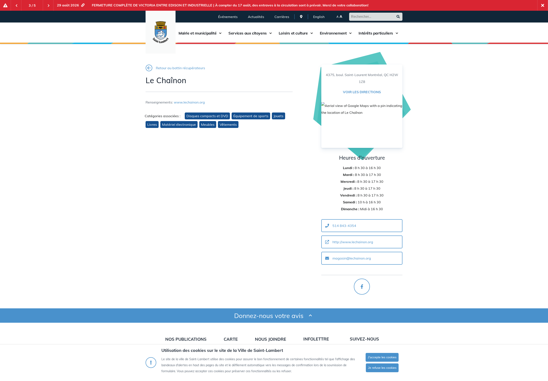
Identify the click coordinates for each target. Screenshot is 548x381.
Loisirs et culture (293, 33)
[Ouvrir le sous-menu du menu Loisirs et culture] (312, 33)
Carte (231, 339)
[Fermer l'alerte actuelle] (542, 5)
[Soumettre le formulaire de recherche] (398, 16)
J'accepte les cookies (382, 357)
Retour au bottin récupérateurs (180, 68)
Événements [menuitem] (228, 17)
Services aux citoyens (247, 33)
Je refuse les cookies (382, 367)
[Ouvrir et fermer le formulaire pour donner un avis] (310, 315)
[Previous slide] (16, 5)
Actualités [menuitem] (256, 17)
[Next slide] (48, 5)
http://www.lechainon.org (352, 242)
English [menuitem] (319, 17)
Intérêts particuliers (376, 33)
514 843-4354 (344, 226)
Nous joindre (270, 339)
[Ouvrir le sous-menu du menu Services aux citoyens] (271, 33)
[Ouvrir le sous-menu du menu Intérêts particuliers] (397, 33)
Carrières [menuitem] (281, 17)
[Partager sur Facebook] (362, 287)
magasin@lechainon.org (351, 258)
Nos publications (186, 339)
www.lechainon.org (189, 102)
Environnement (333, 33)
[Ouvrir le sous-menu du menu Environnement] (350, 33)
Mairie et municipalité (197, 33)
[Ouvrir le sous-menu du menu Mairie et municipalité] (220, 33)
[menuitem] (301, 16)
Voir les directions (362, 92)
